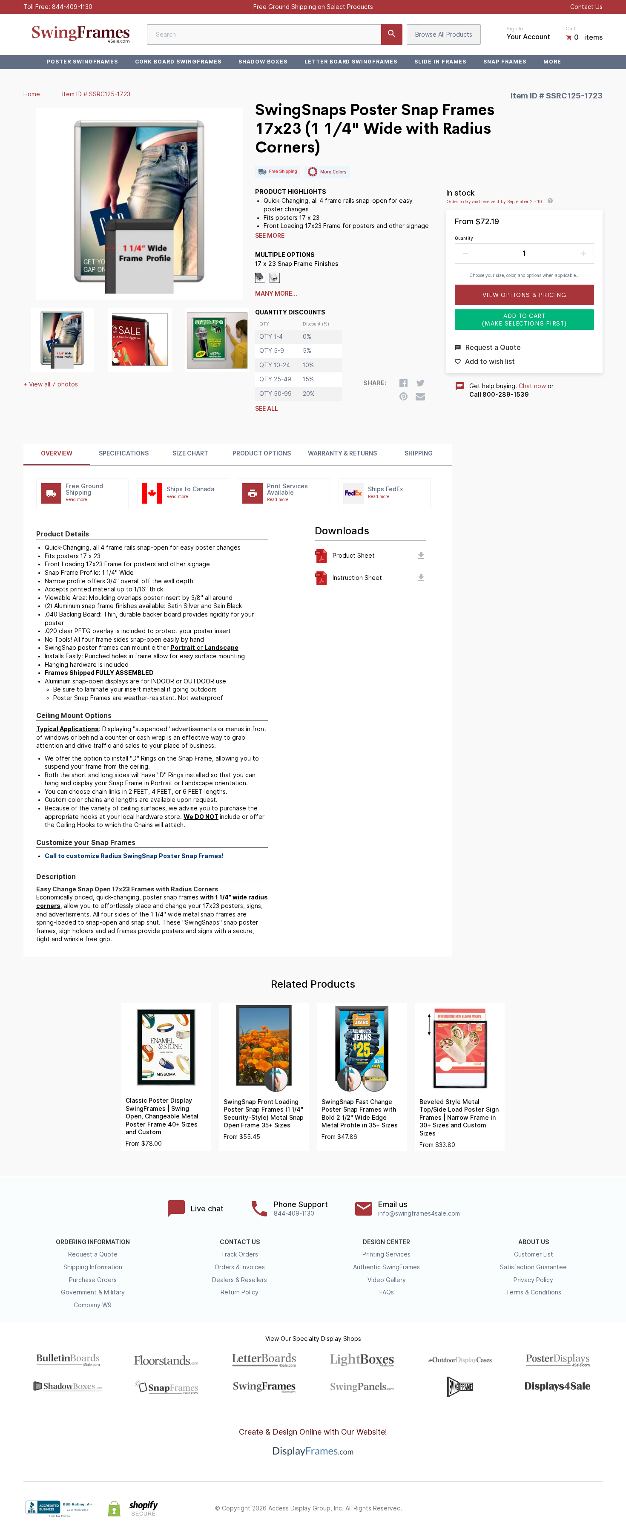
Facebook (522, 1509)
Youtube (597, 1509)
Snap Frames (504, 61)
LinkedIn (579, 1509)
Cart (571, 28)
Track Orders (239, 1254)
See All (266, 408)
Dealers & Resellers (239, 1280)
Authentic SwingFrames (386, 1267)
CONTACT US (240, 1242)
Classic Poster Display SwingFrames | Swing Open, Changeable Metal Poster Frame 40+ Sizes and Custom (162, 1116)
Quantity (464, 238)
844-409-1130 (72, 6)
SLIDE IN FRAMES (440, 61)
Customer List (533, 1254)
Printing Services (386, 1254)
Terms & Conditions (533, 1292)
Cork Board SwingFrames (178, 61)
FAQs (386, 1292)
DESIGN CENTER (386, 1242)
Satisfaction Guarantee (533, 1267)
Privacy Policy (533, 1280)
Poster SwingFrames (82, 61)
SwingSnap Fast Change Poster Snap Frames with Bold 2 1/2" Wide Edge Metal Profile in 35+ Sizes (360, 1113)
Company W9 (93, 1305)
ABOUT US (533, 1242)
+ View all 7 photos (50, 384)
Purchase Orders (93, 1280)
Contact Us (586, 6)
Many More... (276, 293)
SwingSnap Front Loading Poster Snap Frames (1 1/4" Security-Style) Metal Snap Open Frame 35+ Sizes (264, 1113)
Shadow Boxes (262, 61)
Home (31, 94)
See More (269, 235)
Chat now (532, 386)
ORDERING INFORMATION (93, 1242)
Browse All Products (443, 34)
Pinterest (560, 1509)
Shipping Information (92, 1267)
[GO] (391, 34)
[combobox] (274, 34)
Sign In (514, 28)
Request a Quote (93, 1254)
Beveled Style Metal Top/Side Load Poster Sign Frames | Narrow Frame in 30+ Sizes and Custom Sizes (459, 1117)
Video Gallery (387, 1280)
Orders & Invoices (240, 1267)
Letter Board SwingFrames (350, 61)
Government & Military (93, 1292)
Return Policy (239, 1292)
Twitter (541, 1509)
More (552, 61)
